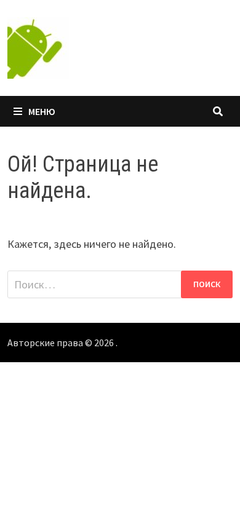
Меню (41, 111)
